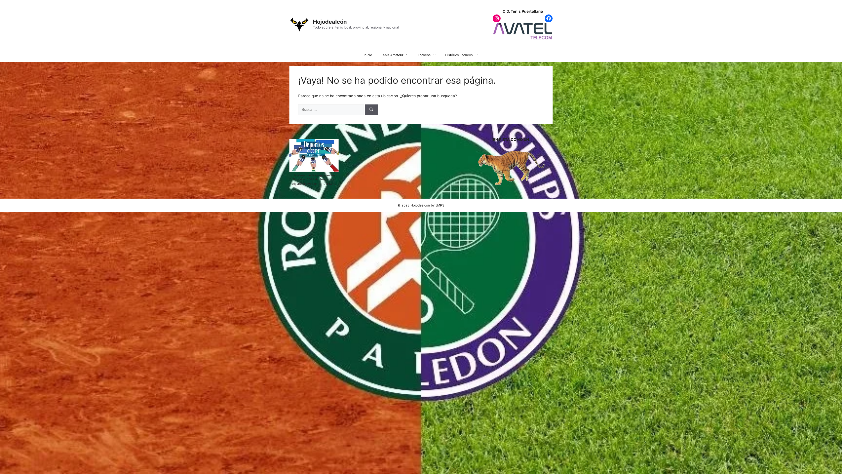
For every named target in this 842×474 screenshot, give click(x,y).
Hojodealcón (330, 21)
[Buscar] (371, 109)
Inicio (368, 55)
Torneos (424, 55)
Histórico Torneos (459, 55)
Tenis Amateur (392, 55)
